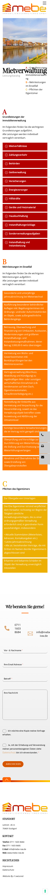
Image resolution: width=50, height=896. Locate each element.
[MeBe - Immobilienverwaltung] (24, 12)
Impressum (7, 866)
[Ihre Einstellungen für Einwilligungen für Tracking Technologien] (45, 891)
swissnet (19, 876)
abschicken (13, 764)
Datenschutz (9, 752)
